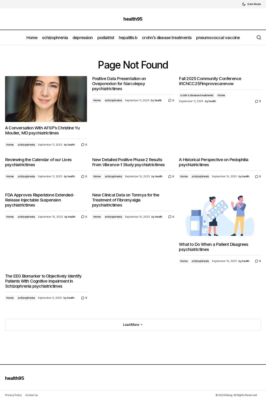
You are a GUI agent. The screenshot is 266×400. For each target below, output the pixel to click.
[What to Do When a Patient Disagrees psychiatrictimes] (220, 215)
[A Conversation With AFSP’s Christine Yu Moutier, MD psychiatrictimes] (46, 99)
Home (10, 144)
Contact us (31, 395)
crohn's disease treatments (196, 95)
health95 (132, 19)
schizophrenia (26, 144)
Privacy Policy (13, 395)
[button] (251, 4)
